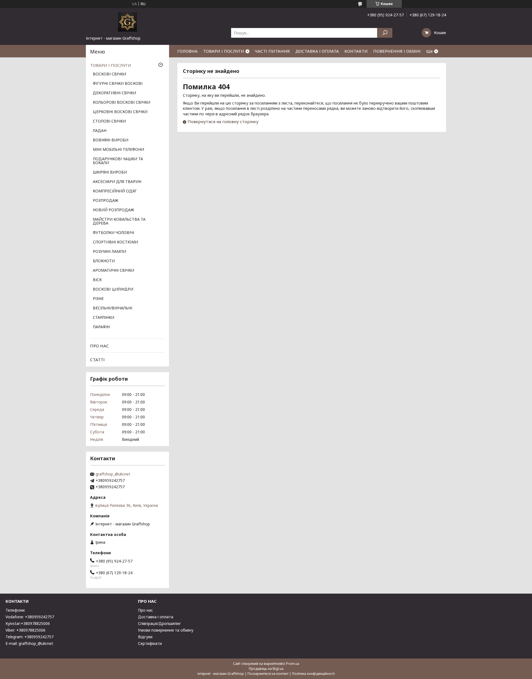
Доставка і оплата (155, 616)
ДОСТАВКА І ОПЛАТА (317, 51)
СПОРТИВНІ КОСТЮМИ (115, 242)
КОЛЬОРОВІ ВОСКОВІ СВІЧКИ (121, 102)
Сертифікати (150, 643)
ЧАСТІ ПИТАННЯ (272, 51)
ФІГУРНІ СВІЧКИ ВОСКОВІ (117, 84)
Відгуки (145, 636)
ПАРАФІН (101, 327)
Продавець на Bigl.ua (266, 668)
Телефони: (15, 610)
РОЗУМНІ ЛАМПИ (109, 252)
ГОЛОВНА (187, 51)
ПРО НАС (99, 346)
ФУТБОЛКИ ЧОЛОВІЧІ (113, 233)
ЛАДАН (99, 131)
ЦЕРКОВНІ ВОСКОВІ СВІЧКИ (120, 112)
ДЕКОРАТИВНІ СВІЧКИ (114, 93)
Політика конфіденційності (313, 673)
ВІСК (97, 280)
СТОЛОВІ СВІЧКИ (109, 121)
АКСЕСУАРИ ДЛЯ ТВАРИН (117, 182)
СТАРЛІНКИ (103, 318)
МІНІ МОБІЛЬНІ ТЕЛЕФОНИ (118, 150)
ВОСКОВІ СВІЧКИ (109, 74)
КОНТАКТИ (356, 51)
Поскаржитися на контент (267, 673)
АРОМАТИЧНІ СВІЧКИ (113, 270)
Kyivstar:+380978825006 (28, 623)
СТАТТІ (97, 359)
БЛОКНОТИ (104, 261)
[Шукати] (384, 33)
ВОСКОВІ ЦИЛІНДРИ (113, 289)
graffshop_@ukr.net (113, 474)
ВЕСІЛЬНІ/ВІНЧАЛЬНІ (112, 308)
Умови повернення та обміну (165, 630)
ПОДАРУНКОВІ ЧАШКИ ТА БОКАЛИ (118, 161)
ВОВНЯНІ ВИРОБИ (110, 140)
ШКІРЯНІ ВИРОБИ (110, 172)
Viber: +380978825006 (25, 630)
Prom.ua (292, 663)
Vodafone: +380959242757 (30, 616)
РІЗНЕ (98, 299)
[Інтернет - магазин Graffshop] (127, 21)
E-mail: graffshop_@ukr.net (29, 643)
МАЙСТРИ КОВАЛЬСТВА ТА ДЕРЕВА (119, 221)
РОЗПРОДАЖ (105, 201)
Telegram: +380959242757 (29, 636)
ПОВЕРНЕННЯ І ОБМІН (397, 51)
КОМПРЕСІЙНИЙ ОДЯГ (115, 191)
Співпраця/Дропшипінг (159, 623)
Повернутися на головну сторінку (223, 121)
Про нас (145, 610)
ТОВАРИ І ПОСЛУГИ (223, 51)
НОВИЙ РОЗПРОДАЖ (113, 210)
